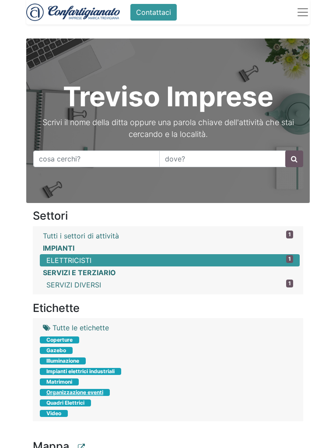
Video (53, 413)
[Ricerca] (294, 158)
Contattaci (153, 12)
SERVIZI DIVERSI (168, 284)
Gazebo (56, 350)
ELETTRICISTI (168, 260)
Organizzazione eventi (74, 392)
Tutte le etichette (79, 327)
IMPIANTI (58, 248)
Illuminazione (62, 360)
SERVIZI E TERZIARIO (79, 272)
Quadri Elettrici (65, 402)
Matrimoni (59, 381)
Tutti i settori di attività (167, 235)
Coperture (59, 339)
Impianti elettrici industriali (80, 371)
